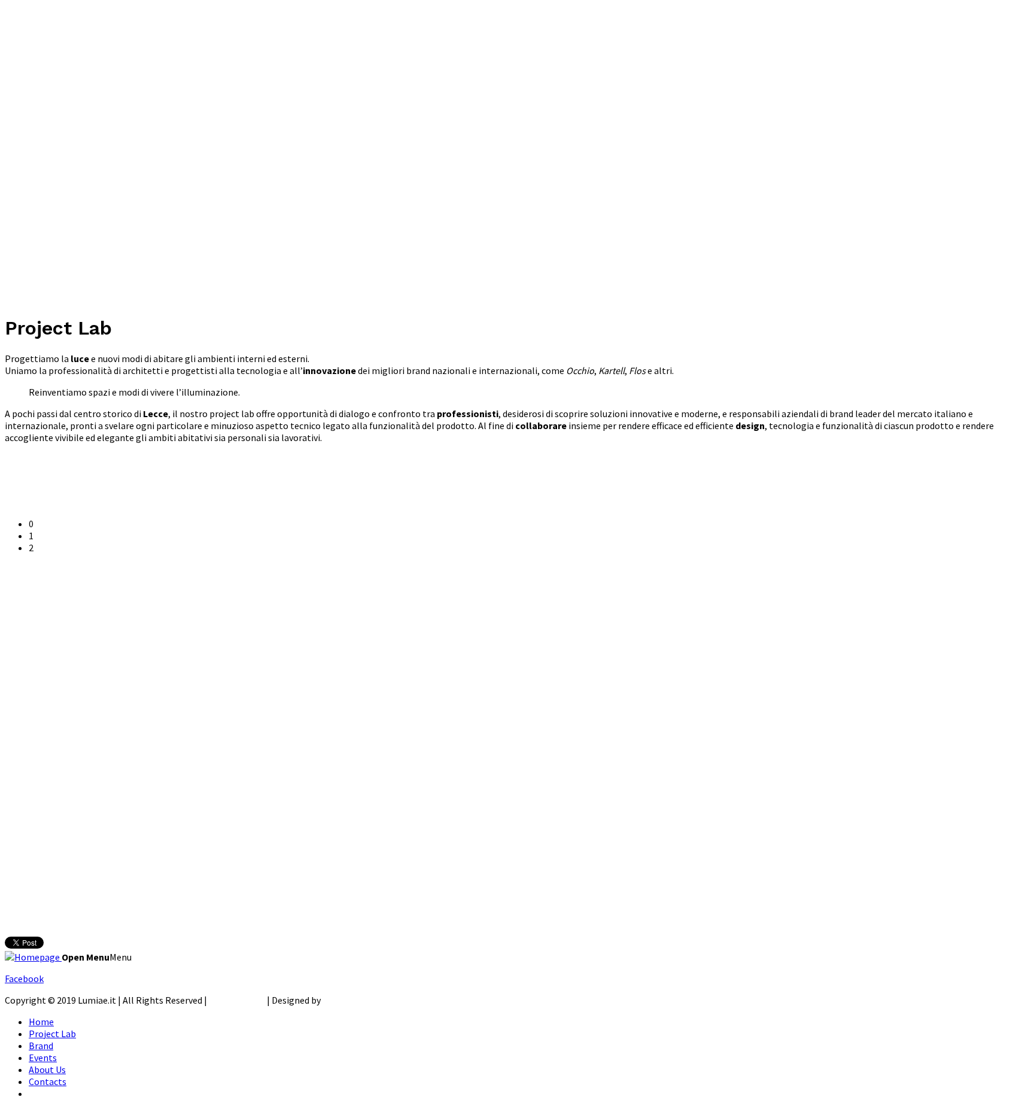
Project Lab (52, 1034)
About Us (47, 1069)
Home (41, 1022)
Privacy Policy (237, 1000)
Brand (41, 1046)
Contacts (47, 1081)
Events (43, 1058)
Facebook (24, 979)
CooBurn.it (345, 1000)
